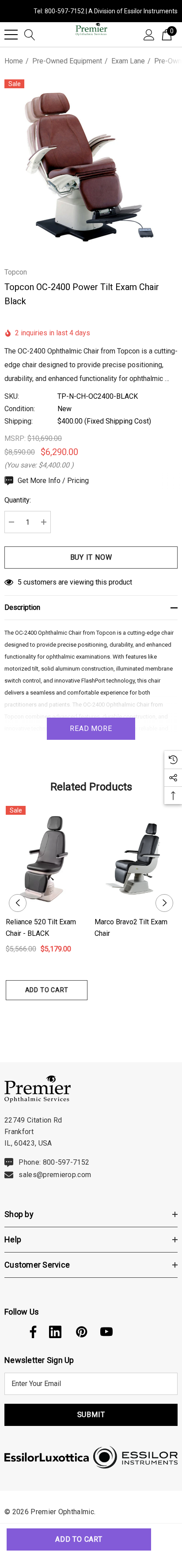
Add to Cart (46, 989)
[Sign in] (149, 34)
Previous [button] (18, 903)
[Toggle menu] (11, 34)
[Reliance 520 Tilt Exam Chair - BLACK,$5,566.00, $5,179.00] (46, 858)
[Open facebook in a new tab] (31, 1332)
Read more (91, 728)
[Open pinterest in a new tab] (81, 1332)
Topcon (15, 272)
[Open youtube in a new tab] (106, 1332)
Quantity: (17, 500)
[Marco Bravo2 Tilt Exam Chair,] (135, 858)
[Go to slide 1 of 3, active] (77, 1016)
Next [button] (164, 903)
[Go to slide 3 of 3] (105, 1016)
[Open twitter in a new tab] (9, 1332)
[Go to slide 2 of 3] (91, 1016)
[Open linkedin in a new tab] (55, 1332)
